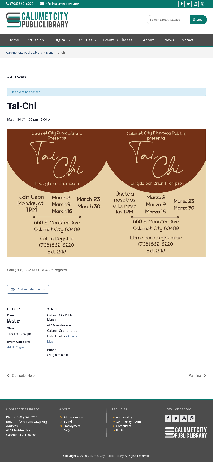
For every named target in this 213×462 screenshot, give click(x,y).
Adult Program (16, 347)
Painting (195, 375)
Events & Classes (118, 39)
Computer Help (23, 375)
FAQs (67, 430)
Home (13, 39)
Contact (187, 39)
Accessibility (124, 417)
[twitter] (189, 4)
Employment (71, 426)
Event (49, 52)
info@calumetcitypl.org (62, 4)
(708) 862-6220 (22, 4)
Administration (73, 417)
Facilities (84, 39)
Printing (121, 430)
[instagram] (203, 4)
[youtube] (196, 4)
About (148, 39)
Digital (60, 39)
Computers (123, 426)
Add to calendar (28, 289)
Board (67, 422)
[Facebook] (181, 4)
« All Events (16, 76)
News (169, 39)
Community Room (128, 422)
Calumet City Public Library (24, 52)
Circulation (34, 39)
